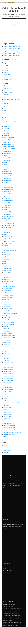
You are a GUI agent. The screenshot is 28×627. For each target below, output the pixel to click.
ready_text (6, 353)
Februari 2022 (7, 75)
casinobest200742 (8, 173)
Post (5, 347)
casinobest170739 (8, 171)
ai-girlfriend (6, 128)
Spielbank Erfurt (7, 383)
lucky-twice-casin (8, 288)
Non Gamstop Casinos (9, 324)
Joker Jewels (7, 254)
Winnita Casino (7, 419)
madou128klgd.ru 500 (9, 295)
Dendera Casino (7, 214)
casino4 (5, 169)
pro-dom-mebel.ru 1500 (9, 349)
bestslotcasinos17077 (9, 146)
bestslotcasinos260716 (9, 149)
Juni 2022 (6, 66)
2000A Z (6, 104)
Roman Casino (7, 358)
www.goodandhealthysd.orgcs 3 (11, 425)
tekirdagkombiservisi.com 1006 (11, 403)
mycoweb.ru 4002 (8, 308)
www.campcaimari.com (9, 423)
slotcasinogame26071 (9, 380)
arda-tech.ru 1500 (8, 135)
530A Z (5, 117)
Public (5, 351)
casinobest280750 (8, 180)
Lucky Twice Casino (8, 281)
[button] (26, 2)
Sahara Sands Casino (9, 374)
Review (5, 356)
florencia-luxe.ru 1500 (9, 225)
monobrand (6, 299)
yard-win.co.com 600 (9, 434)
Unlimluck (6, 410)
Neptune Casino (7, 311)
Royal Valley (6, 365)
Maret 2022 (6, 72)
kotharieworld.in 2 (8, 270)
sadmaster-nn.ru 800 (8, 371)
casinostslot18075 (8, 191)
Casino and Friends (8, 158)
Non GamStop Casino (9, 322)
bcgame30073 (7, 142)
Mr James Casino (8, 302)
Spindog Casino (7, 385)
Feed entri (6, 448)
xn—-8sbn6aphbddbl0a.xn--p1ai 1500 (12, 432)
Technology (6, 401)
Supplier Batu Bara (8, 391)
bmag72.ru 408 (7, 151)
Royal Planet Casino (8, 362)
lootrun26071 (7, 279)
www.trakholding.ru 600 (9, 430)
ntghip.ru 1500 (7, 326)
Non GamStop (7, 320)
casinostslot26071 (8, 194)
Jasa (5, 252)
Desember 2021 (7, 79)
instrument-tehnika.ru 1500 (10, 250)
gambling (6, 234)
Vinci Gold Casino (8, 414)
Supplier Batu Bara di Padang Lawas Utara (14, 51)
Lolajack (6, 275)
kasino (5, 261)
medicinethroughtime (9, 297)
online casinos (7, 331)
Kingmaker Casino (8, 268)
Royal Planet (7, 360)
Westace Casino (7, 416)
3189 (5, 110)
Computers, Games (8, 200)
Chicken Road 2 (7, 198)
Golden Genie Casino (8, 236)
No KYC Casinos (7, 317)
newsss (5, 315)
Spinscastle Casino (8, 389)
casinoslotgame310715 (9, 189)
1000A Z (6, 95)
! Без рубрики (7, 86)
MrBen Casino (7, 306)
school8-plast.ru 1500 (9, 376)
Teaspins (6, 398)
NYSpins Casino (7, 329)
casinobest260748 (8, 176)
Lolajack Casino (7, 277)
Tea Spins (6, 396)
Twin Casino (6, 405)
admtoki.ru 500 (7, 126)
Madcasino (6, 293)
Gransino (6, 245)
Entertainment (7, 218)
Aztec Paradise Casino (9, 137)
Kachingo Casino (7, 259)
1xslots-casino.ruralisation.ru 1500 (12, 99)
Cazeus (5, 196)
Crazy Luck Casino (8, 203)
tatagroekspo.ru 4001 (9, 394)
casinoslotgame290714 (9, 187)
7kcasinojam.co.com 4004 (10, 122)
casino (5, 155)
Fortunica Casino (8, 227)
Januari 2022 (7, 77)
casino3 (5, 167)
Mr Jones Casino (8, 304)
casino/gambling (7, 160)
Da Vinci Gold (7, 207)
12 (4, 97)
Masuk (5, 445)
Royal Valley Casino (8, 367)
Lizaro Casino (7, 272)
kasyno (5, 263)
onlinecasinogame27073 (9, 335)
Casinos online (7, 185)
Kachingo (6, 257)
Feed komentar (7, 450)
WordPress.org (7, 452)
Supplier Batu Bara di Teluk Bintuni (12, 49)
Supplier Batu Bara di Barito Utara (12, 53)
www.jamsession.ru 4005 (10, 427)
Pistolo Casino (7, 344)
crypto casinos (7, 205)
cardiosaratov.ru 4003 (9, 153)
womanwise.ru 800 (8, 421)
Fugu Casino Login (8, 230)
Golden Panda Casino (9, 239)
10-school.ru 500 (8, 92)
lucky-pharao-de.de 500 (9, 286)
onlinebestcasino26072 (9, 333)
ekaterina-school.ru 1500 (9, 216)
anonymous (6, 133)
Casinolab (6, 182)
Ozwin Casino (7, 342)
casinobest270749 (8, 178)
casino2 (5, 164)
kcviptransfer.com (8, 266)
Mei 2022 (6, 68)
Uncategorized (7, 407)
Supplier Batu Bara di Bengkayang (12, 55)
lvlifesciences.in (7, 290)
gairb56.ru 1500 (7, 232)
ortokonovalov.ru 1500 (9, 340)
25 (4, 106)
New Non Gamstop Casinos (10, 313)
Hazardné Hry (7, 248)
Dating (5, 209)
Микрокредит (7, 439)
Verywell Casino (7, 412)
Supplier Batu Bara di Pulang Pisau (12, 46)
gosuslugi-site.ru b (8, 243)
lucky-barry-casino (8, 284)
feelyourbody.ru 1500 (9, 223)
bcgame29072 (7, 140)
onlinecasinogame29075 (9, 338)
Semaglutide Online (8, 378)
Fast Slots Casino (8, 221)
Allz (4, 131)
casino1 (5, 162)
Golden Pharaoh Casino (9, 241)
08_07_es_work (7, 88)
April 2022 (6, 70)
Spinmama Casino (8, 387)
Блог (5, 436)
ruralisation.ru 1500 (8, 369)
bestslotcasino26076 (9, 144)
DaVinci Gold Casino (8, 212)
